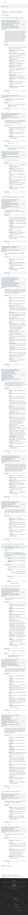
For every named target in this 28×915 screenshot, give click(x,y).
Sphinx (6, 876)
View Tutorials (14, 889)
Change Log (16, 904)
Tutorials (15, 901)
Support (15, 898)
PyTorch (17, 876)
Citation (15, 908)
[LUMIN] (5, 2)
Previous (3, 869)
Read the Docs (8, 877)
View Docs (14, 883)
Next (25, 869)
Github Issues (16, 906)
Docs (15, 903)
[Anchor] (23, 12)
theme (11, 876)
